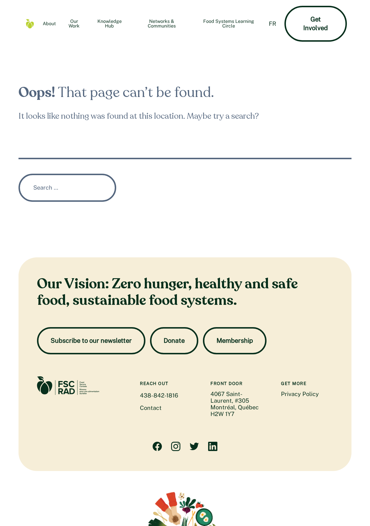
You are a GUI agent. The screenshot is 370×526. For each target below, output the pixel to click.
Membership (235, 340)
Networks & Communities (162, 24)
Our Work (74, 24)
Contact (151, 407)
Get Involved (315, 23)
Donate (174, 340)
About (49, 23)
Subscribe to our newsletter (91, 340)
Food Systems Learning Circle (228, 24)
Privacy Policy (300, 394)
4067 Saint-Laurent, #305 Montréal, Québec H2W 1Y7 (234, 404)
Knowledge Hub (109, 24)
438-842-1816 (159, 395)
